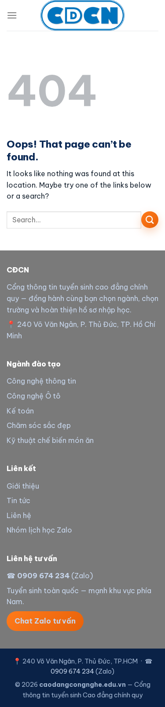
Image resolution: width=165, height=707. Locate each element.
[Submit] (149, 219)
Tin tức (18, 500)
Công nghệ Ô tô (34, 396)
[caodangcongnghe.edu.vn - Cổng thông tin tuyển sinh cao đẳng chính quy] (82, 15)
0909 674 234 (43, 575)
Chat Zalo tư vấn (45, 620)
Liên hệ (19, 515)
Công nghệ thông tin (41, 381)
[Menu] (12, 15)
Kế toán (20, 410)
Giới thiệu (23, 486)
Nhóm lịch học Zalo (39, 530)
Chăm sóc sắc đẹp (39, 425)
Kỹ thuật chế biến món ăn (50, 440)
